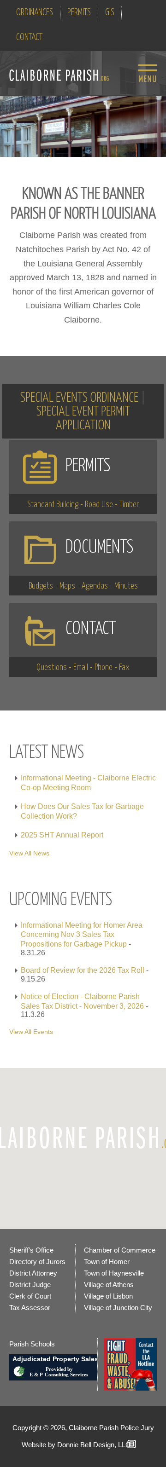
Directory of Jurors (37, 1261)
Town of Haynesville (114, 1273)
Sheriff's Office (31, 1250)
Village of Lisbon (108, 1296)
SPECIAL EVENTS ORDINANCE (79, 398)
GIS (109, 12)
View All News (29, 853)
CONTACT (29, 37)
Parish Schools (32, 1344)
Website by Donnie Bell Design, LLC (76, 1445)
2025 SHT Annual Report (62, 835)
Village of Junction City (118, 1307)
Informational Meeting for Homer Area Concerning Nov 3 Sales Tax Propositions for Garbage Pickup (81, 934)
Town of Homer (107, 1261)
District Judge (30, 1284)
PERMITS (79, 12)
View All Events (31, 1031)
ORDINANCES (34, 12)
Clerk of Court (30, 1296)
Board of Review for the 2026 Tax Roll (82, 970)
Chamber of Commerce (119, 1250)
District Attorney (33, 1273)
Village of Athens (109, 1284)
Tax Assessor (29, 1307)
